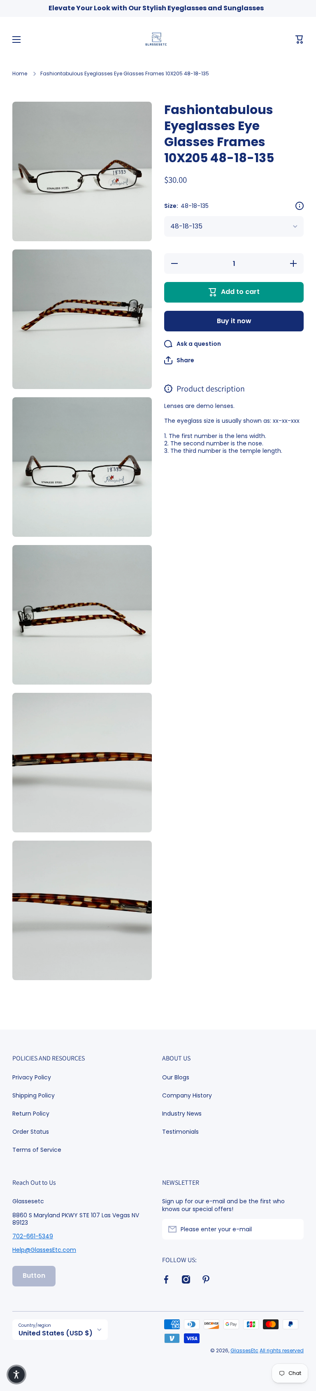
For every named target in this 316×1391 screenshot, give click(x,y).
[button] (299, 39)
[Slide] (299, 206)
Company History (187, 1095)
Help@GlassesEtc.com (44, 1250)
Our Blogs (175, 1077)
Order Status (30, 1132)
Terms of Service (36, 1149)
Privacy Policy (31, 1077)
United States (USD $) (56, 1333)
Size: (186, 206)
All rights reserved (282, 1350)
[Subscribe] (293, 1229)
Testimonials (180, 1131)
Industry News (182, 1113)
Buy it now (234, 321)
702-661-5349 (32, 1236)
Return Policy (30, 1113)
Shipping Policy (33, 1095)
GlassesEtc (244, 1350)
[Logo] (158, 39)
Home (19, 73)
